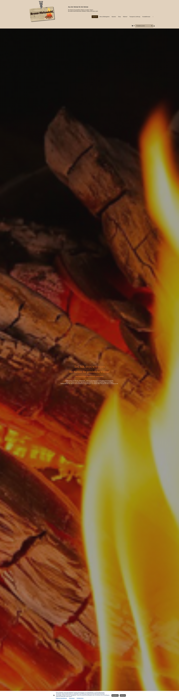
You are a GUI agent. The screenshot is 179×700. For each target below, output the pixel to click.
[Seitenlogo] (42, 11)
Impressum (72, 698)
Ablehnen (122, 695)
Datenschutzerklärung (61, 698)
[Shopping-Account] (154, 26)
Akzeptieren (115, 695)
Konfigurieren (80, 698)
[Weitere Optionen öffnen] (153, 16)
